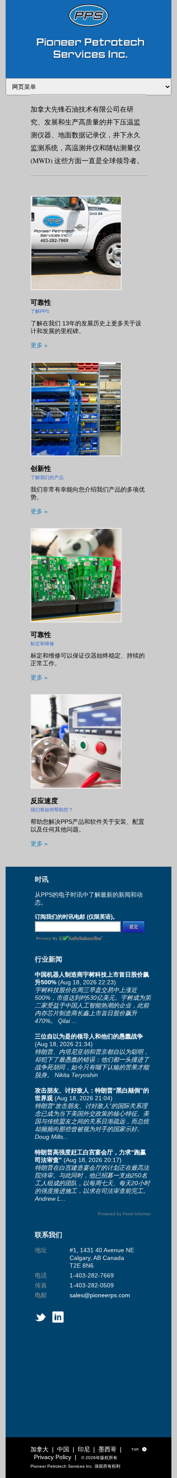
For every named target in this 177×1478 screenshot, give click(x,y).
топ (138, 1449)
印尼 (84, 1449)
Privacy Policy (52, 1457)
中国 (63, 1449)
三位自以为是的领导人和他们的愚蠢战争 (89, 1036)
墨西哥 (107, 1449)
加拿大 (40, 1449)
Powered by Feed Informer (124, 1213)
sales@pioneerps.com (100, 1295)
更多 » (39, 345)
